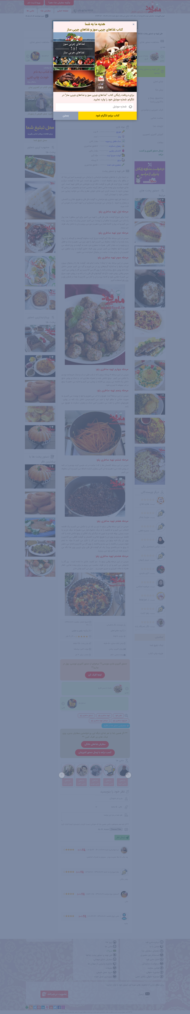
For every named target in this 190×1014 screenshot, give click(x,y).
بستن (66, 116)
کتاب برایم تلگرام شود (107, 116)
